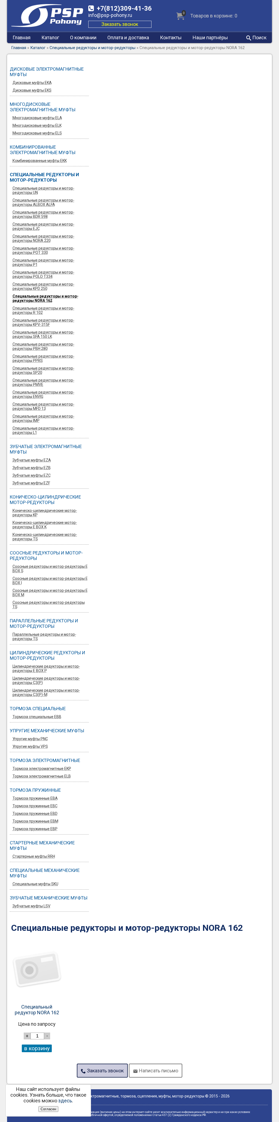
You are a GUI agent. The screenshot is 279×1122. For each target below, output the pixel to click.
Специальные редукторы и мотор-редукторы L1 (43, 430)
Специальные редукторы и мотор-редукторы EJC (43, 226)
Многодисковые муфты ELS (37, 133)
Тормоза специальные (38, 708)
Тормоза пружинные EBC (35, 806)
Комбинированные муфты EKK (40, 160)
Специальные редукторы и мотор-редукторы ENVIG (43, 394)
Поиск (258, 37)
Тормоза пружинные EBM (35, 821)
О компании (83, 37)
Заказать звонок (119, 24)
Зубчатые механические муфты (48, 898)
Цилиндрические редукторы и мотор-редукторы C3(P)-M (46, 692)
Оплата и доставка (128, 37)
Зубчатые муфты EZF (31, 483)
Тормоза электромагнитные (45, 760)
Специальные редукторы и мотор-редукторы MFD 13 (43, 406)
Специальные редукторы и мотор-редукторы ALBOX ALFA (43, 202)
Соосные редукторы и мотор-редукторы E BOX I (50, 580)
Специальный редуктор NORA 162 (37, 1009)
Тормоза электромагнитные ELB (42, 776)
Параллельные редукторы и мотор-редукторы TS (44, 636)
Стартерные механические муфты (42, 845)
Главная (22, 37)
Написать (158, 1070)
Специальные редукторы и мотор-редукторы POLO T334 (43, 274)
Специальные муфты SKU (35, 884)
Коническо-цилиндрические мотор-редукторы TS (45, 536)
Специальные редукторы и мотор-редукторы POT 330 (43, 250)
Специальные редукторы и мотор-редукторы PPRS (43, 358)
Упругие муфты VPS (30, 746)
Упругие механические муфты (47, 730)
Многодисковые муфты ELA (37, 118)
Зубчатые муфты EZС (32, 475)
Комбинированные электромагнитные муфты (42, 149)
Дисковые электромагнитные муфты (47, 71)
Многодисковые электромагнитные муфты (42, 106)
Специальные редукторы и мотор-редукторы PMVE (43, 382)
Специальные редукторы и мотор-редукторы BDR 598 (43, 214)
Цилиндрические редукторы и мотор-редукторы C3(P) (46, 680)
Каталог (50, 37)
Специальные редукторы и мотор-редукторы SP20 (43, 370)
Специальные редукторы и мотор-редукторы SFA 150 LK (43, 334)
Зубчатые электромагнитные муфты (46, 449)
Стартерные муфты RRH (34, 856)
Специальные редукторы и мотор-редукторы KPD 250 (43, 286)
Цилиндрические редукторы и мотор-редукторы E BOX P (46, 668)
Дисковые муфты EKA (32, 82)
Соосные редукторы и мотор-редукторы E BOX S (50, 568)
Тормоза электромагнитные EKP (42, 768)
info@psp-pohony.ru (110, 15)
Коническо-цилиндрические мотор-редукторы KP (45, 512)
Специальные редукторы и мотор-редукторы (92, 47)
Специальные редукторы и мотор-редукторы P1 (43, 262)
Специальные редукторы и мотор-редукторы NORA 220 (43, 238)
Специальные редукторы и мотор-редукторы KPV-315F (43, 322)
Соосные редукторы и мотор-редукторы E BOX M (50, 592)
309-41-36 (124, 8)
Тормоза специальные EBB (37, 717)
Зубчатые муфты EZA (32, 460)
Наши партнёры (210, 37)
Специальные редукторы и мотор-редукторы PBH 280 (43, 346)
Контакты (171, 37)
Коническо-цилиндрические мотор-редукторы (45, 499)
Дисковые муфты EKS (32, 90)
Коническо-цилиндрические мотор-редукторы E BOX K (45, 524)
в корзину (37, 1048)
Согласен (48, 1109)
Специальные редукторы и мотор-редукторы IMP (43, 418)
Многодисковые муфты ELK (37, 125)
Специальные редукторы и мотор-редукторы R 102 (43, 310)
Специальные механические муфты (45, 873)
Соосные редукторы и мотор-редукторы (46, 555)
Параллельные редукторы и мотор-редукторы (44, 623)
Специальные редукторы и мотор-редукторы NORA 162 (45, 298)
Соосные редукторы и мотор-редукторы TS (49, 604)
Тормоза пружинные (35, 790)
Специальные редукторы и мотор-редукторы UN (43, 190)
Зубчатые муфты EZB (32, 468)
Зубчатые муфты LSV (31, 906)
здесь (65, 1100)
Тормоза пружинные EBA (35, 798)
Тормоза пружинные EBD (35, 813)
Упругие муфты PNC (30, 739)
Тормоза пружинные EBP (35, 829)
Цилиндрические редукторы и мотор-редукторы (47, 655)
